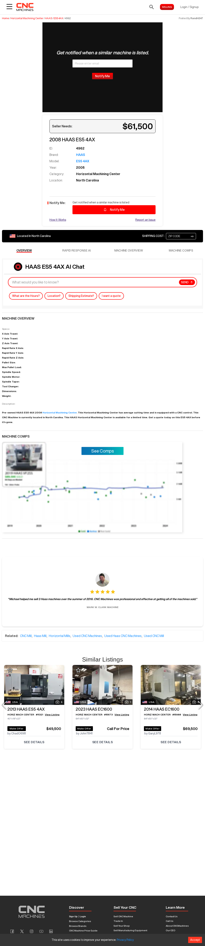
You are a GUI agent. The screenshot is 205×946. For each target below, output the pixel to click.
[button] (181, 236)
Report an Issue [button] (145, 219)
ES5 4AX (58, 18)
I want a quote (111, 295)
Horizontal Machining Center (27, 18)
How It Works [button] (57, 219)
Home (5, 18)
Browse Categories (80, 921)
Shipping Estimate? (81, 295)
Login (83, 916)
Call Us (169, 921)
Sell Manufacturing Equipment (130, 930)
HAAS (48, 18)
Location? (54, 295)
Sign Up (73, 916)
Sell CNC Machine (123, 916)
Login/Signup (189, 7)
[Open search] (151, 7)
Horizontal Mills (59, 635)
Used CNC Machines (87, 635)
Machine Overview (128, 250)
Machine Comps (181, 250)
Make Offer (17, 728)
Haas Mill (40, 635)
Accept (195, 939)
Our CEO (170, 930)
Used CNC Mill (154, 635)
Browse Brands (77, 926)
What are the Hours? (26, 295)
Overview (24, 250)
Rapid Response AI (76, 250)
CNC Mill (26, 635)
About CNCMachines (177, 926)
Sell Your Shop (122, 926)
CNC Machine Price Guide (83, 930)
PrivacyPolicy (125, 939)
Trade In (118, 921)
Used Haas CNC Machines (123, 635)
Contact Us (172, 916)
